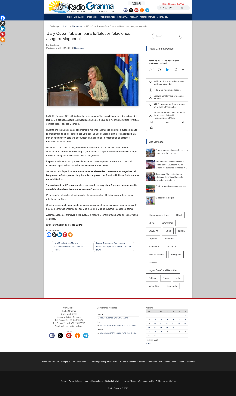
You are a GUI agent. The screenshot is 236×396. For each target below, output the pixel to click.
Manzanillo (79, 17)
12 (167, 323)
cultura (181, 230)
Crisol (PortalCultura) (108, 361)
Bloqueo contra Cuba (159, 214)
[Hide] (1, 45)
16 (149, 327)
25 (161, 331)
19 (167, 327)
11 (161, 323)
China (151, 222)
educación (154, 246)
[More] (70, 234)
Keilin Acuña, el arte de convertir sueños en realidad (169, 82)
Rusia (166, 278)
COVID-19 (154, 230)
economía (169, 238)
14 (179, 323)
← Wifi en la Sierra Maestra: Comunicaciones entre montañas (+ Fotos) (69, 246)
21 (179, 327)
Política (152, 278)
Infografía (122, 17)
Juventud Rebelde (128, 361)
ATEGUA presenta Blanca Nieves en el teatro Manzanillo (169, 105)
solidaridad (154, 285)
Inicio (69, 17)
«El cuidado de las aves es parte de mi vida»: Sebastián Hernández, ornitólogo (169, 115)
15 (185, 323)
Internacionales (107, 17)
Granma (141, 361)
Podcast (134, 17)
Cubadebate (152, 361)
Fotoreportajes (147, 17)
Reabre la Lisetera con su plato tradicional (118, 325)
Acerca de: (162, 17)
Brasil (179, 214)
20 (173, 327)
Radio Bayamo (48, 361)
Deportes (153, 238)
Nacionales (92, 17)
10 (155, 323)
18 (161, 327)
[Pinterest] (65, 234)
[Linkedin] (59, 234)
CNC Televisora (79, 361)
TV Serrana (93, 361)
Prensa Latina (170, 361)
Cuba (168, 230)
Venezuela (171, 285)
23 (149, 331)
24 (155, 331)
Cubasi (181, 361)
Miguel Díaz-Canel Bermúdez (163, 270)
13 (173, 323)
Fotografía (176, 254)
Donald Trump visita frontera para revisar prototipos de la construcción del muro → (113, 246)
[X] (54, 234)
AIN (160, 361)
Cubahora (190, 361)
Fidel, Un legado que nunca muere (114, 318)
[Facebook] (49, 234)
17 (155, 327)
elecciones (171, 246)
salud (178, 278)
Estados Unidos (156, 254)
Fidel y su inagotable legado (167, 90)
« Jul (148, 343)
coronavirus (167, 222)
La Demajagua (63, 361)
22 (185, 327)
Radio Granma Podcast (161, 48)
